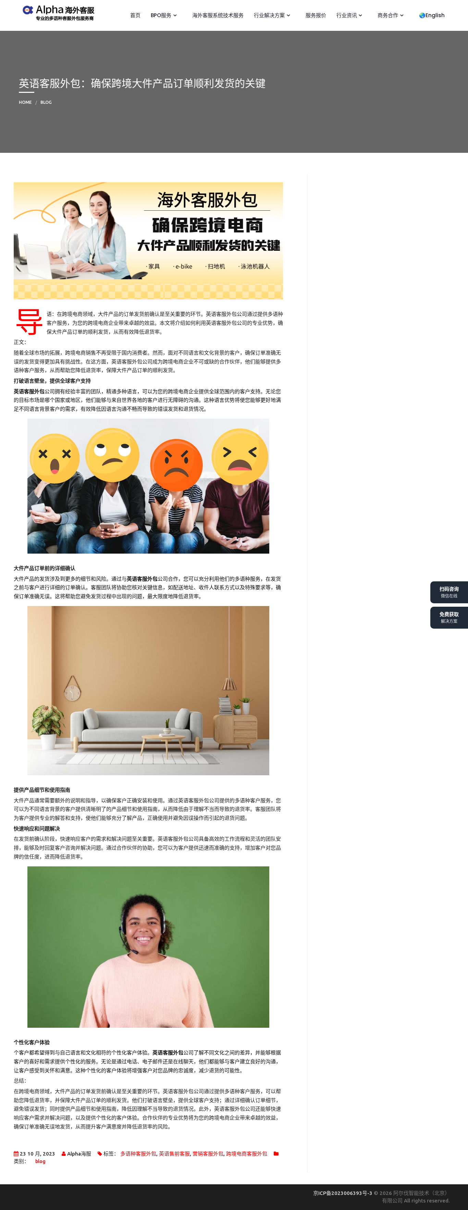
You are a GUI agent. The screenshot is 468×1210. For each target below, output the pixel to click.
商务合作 (387, 15)
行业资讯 (346, 15)
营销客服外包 (208, 1154)
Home (25, 102)
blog (46, 102)
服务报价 (315, 15)
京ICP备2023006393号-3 (343, 1193)
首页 (134, 15)
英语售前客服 (174, 1154)
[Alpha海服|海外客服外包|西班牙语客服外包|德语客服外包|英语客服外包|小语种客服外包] (57, 12)
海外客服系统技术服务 (217, 15)
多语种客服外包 (138, 1154)
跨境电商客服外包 (246, 1154)
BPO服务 (160, 15)
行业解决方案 (269, 15)
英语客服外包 (29, 391)
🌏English (431, 15)
